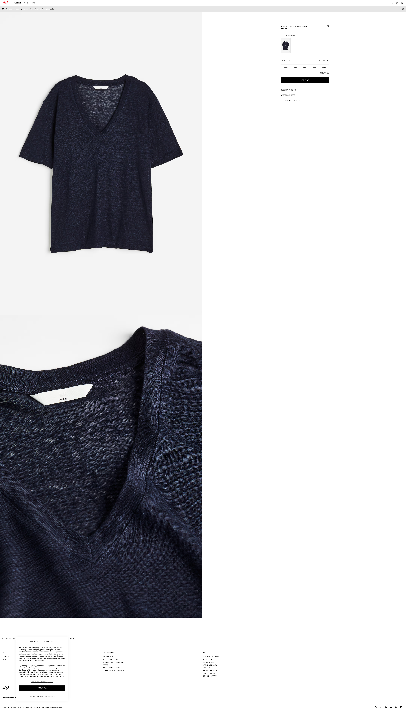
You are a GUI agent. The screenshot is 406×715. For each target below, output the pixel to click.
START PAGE (7, 639)
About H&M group (110, 660)
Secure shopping (210, 670)
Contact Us (208, 668)
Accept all (42, 688)
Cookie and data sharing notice (42, 682)
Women (17, 3)
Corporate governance (113, 670)
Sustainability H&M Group (114, 662)
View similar (323, 60)
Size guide (324, 73)
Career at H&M (109, 657)
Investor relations (111, 668)
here (52, 9)
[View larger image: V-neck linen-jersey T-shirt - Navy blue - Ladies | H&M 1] (101, 163)
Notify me (305, 80)
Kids (33, 3)
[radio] (286, 45)
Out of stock (285, 60)
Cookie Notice (209, 673)
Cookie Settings (210, 676)
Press (105, 665)
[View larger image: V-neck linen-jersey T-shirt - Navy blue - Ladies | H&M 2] (101, 466)
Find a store (208, 662)
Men (26, 3)
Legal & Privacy (210, 665)
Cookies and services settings (42, 696)
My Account (208, 660)
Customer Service (211, 657)
